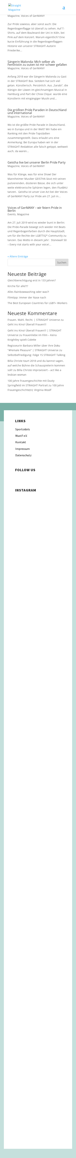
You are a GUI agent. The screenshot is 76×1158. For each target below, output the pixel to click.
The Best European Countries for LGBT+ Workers (37, 303)
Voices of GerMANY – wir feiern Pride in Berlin (35, 209)
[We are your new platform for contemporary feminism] (38, 828)
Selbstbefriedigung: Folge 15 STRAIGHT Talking (36, 355)
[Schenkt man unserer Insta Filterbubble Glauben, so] (38, 583)
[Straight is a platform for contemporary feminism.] (38, 885)
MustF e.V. (21, 435)
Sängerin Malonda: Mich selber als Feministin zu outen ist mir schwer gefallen (37, 63)
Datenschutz (23, 455)
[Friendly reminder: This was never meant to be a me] (38, 697)
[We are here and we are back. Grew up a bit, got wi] (38, 938)
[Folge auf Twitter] (33, 478)
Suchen (61, 262)
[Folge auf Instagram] (18, 478)
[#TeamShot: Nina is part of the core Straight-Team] (38, 771)
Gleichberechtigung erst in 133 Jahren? (32, 280)
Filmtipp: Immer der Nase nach (27, 297)
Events (12, 214)
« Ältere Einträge (18, 256)
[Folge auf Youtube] (40, 478)
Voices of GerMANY (33, 15)
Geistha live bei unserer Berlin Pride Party (36, 162)
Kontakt (20, 442)
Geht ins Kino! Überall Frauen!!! (27, 324)
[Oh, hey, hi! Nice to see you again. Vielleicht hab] (38, 1030)
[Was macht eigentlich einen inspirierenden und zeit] (38, 662)
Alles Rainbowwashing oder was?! (28, 292)
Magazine (14, 15)
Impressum (22, 449)
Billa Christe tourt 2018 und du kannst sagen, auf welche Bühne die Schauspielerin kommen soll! (36, 365)
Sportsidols (22, 429)
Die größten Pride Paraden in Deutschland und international (37, 111)
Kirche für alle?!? (18, 286)
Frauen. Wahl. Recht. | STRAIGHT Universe (34, 319)
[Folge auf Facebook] (25, 478)
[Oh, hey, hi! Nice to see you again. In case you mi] (38, 1078)
